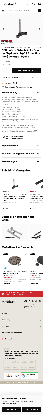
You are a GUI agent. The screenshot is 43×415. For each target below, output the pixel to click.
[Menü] (18, 373)
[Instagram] (32, 301)
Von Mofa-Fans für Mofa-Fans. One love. (20, 382)
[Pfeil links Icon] (4, 29)
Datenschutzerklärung (10, 403)
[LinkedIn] (39, 301)
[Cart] (39, 4)
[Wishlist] (33, 4)
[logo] (9, 3)
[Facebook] (29, 301)
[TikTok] (36, 301)
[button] (21, 92)
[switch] (17, 376)
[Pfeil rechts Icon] (39, 29)
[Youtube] (25, 301)
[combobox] (6, 70)
